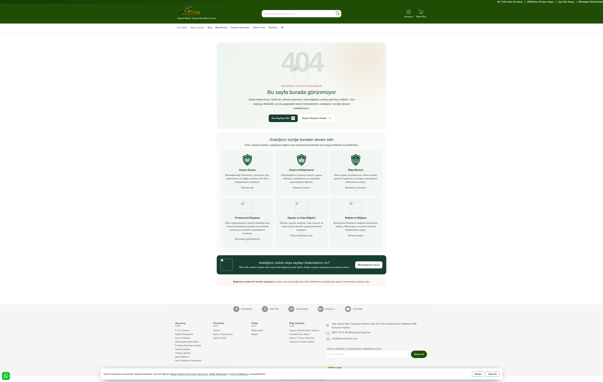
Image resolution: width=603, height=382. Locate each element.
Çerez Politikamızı (240, 374)
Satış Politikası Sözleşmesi (188, 360)
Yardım (216, 330)
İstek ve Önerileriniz (223, 334)
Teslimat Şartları (183, 353)
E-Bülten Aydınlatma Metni (188, 345)
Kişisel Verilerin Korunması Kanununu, (189, 374)
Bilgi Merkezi (221, 27)
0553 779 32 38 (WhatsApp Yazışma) (351, 332)
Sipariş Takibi (219, 338)
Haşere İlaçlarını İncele (314, 118)
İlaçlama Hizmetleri (240, 27)
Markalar (273, 27)
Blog (210, 27)
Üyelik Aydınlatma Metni (187, 341)
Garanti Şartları (182, 349)
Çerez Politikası (182, 338)
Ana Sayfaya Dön (281, 118)
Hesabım (408, 16)
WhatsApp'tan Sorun (369, 265)
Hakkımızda (257, 330)
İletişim (254, 334)
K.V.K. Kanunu (182, 330)
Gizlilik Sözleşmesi (184, 334)
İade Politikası (182, 356)
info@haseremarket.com (344, 338)
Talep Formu (259, 27)
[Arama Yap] (337, 13)
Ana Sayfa (182, 27)
